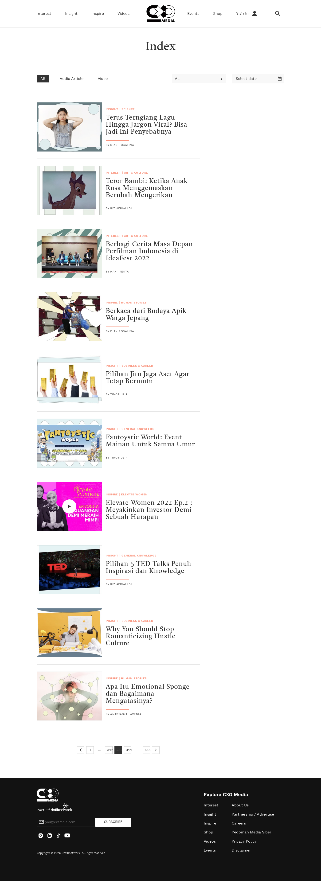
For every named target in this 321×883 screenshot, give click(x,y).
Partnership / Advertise (253, 814)
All (42, 79)
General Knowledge (138, 429)
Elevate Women (134, 494)
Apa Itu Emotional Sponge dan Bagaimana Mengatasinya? (148, 694)
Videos (123, 14)
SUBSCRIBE (113, 822)
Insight (71, 14)
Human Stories (134, 302)
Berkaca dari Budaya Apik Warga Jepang (146, 315)
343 (119, 750)
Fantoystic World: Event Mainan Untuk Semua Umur (150, 441)
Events (193, 14)
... (99, 749)
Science (128, 109)
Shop (218, 14)
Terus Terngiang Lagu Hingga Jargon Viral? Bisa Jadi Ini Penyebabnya (147, 125)
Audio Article (71, 79)
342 (110, 750)
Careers (239, 823)
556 (147, 750)
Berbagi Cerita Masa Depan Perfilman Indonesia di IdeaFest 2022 (149, 251)
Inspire (97, 14)
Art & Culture (136, 172)
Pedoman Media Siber (251, 832)
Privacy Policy (244, 841)
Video (103, 79)
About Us (240, 805)
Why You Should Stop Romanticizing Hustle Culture (141, 636)
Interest (44, 14)
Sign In (243, 13)
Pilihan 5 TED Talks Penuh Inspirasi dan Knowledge (149, 568)
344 (128, 750)
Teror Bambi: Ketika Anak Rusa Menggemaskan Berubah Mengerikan (147, 188)
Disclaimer (241, 850)
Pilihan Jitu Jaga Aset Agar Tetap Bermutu (147, 378)
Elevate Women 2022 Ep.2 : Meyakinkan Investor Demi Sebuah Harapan (149, 510)
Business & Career (137, 365)
